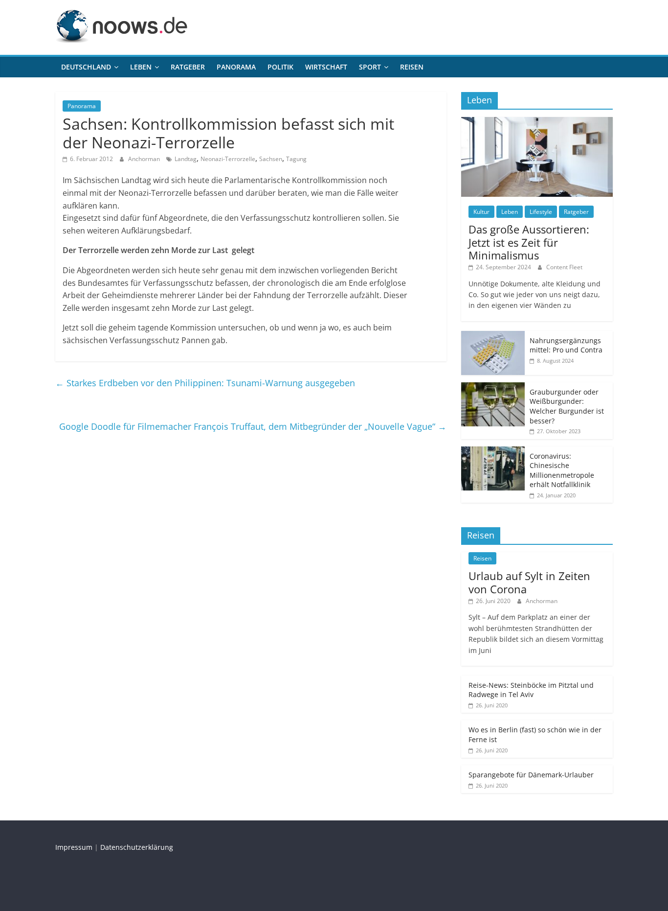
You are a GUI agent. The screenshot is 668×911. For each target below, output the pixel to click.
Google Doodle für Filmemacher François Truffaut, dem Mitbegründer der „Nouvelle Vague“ (252, 426)
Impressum (73, 847)
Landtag (186, 159)
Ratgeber (188, 66)
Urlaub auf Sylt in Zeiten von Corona (529, 582)
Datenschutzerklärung (136, 847)
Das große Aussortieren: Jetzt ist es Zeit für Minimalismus (528, 242)
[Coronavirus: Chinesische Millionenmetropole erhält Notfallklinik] (493, 451)
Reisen (411, 66)
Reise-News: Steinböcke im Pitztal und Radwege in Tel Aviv (531, 690)
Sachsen (270, 159)
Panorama (236, 66)
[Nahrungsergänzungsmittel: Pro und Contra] (493, 336)
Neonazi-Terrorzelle (227, 159)
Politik (280, 66)
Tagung (296, 159)
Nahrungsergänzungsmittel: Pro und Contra (566, 345)
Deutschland (86, 66)
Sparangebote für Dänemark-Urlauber (531, 774)
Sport (370, 66)
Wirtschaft (326, 66)
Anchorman (144, 159)
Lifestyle (541, 212)
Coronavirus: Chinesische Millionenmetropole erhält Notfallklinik (562, 470)
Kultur (481, 212)
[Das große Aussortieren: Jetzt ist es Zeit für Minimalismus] (537, 122)
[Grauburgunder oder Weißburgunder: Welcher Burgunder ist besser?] (493, 387)
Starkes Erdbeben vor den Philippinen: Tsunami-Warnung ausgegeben (205, 383)
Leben (141, 66)
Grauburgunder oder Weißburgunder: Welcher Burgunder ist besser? (567, 406)
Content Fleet (564, 267)
